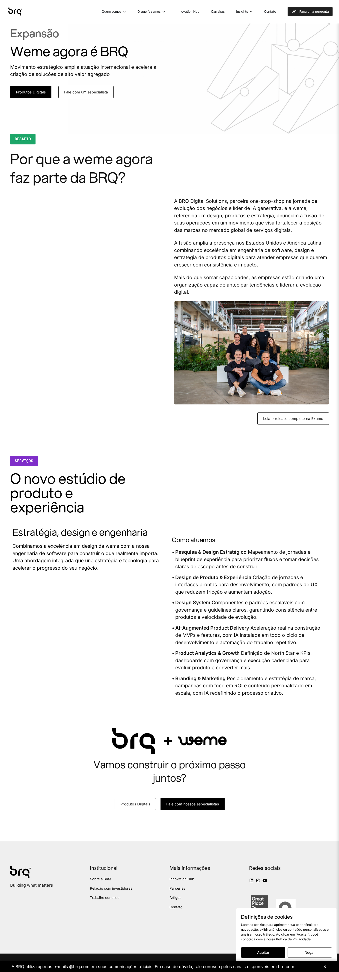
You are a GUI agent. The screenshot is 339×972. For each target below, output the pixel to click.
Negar (310, 952)
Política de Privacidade (293, 939)
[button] (31, 92)
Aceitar (263, 952)
